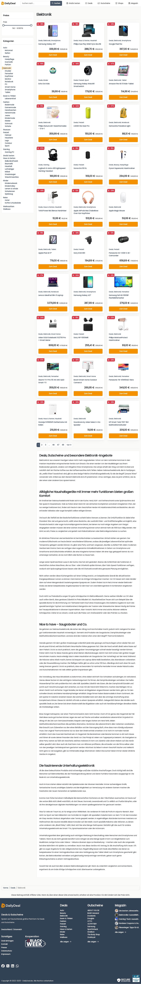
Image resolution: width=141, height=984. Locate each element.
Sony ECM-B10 (79, 253)
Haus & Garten (9, 158)
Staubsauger (10, 174)
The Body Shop (93, 934)
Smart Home (10, 87)
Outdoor (8, 143)
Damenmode (10, 107)
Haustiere (9, 138)
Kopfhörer (9, 76)
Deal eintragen (7, 941)
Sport (7, 146)
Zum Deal (53, 55)
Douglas (90, 918)
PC (6, 84)
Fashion (6, 102)
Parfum (8, 64)
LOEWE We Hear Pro (81, 126)
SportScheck (92, 929)
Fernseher (9, 73)
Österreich (17, 929)
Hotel (7, 200)
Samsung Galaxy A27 (82, 295)
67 (58, 445)
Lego (7, 140)
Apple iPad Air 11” (45, 253)
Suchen (57, 3)
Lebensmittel (10, 98)
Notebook (9, 81)
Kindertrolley (10, 186)
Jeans (7, 115)
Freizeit (6, 132)
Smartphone (10, 89)
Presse (4, 947)
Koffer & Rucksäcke (13, 203)
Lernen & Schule (11, 188)
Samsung (91, 926)
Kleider (7, 121)
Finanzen (6, 130)
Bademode (9, 105)
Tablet (7, 92)
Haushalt (8, 166)
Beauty (6, 56)
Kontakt (4, 944)
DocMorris (91, 916)
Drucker (8, 71)
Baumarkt (9, 163)
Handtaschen (10, 110)
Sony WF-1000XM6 (81, 337)
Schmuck (8, 123)
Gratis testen (8, 155)
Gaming (6, 149)
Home (5, 888)
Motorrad (9, 50)
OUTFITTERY (92, 924)
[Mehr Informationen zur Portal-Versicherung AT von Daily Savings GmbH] (136, 978)
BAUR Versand (93, 913)
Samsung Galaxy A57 (47, 44)
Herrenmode (10, 113)
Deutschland (6, 929)
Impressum (5, 954)
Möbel (7, 171)
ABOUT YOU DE (93, 910)
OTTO (89, 921)
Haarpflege (9, 59)
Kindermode (10, 118)
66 (54, 445)
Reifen (7, 53)
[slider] (3, 25)
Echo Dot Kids (44, 83)
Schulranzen (10, 191)
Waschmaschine (12, 177)
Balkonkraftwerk (11, 161)
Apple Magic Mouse (117, 210)
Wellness (6, 209)
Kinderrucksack (11, 183)
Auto (5, 47)
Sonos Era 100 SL (80, 168)
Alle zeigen (64, 941)
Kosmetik (9, 62)
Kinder (5, 180)
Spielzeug (9, 194)
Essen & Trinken (9, 96)
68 (63, 445)
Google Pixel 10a (115, 44)
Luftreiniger (9, 169)
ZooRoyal (91, 937)
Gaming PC (9, 152)
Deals (40, 41)
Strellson (91, 932)
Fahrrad (8, 135)
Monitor (8, 79)
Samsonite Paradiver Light (119, 126)
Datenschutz (6, 951)
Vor (68, 445)
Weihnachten (8, 206)
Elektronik (7, 68)
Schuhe (8, 126)
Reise (5, 197)
